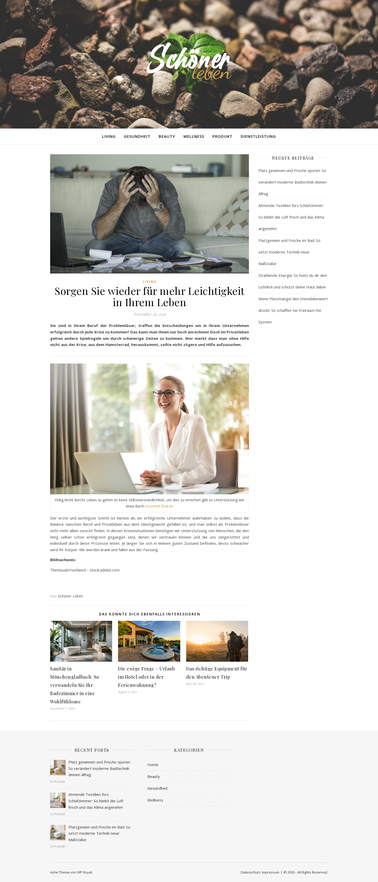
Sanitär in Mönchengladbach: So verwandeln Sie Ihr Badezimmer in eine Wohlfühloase (74, 685)
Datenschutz (250, 872)
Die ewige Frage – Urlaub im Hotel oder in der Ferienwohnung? (146, 677)
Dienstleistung (258, 136)
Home (152, 764)
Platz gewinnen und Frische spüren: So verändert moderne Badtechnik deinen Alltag (292, 182)
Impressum (270, 872)
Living (109, 136)
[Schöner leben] (189, 61)
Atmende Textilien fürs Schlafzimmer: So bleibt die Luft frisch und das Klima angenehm (291, 217)
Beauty (167, 136)
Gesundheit (137, 136)
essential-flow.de (159, 506)
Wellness (193, 136)
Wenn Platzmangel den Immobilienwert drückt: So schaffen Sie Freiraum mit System (293, 310)
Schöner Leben (70, 596)
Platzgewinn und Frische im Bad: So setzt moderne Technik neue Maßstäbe (289, 252)
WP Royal (84, 872)
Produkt (222, 136)
